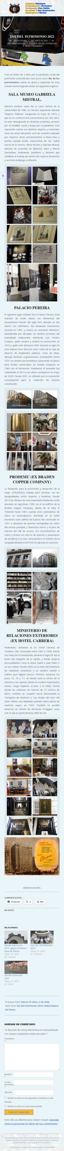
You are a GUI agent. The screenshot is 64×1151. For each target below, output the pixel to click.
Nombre (8, 1075)
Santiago (21, 43)
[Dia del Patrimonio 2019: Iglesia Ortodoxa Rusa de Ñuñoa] (16, 937)
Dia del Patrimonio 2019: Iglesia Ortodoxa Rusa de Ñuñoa (15, 948)
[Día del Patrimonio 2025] (16, 967)
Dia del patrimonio (47, 43)
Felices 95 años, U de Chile (35, 1001)
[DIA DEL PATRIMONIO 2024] (42, 937)
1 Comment (36, 46)
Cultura (11, 43)
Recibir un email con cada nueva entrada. (25, 1106)
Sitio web (8, 1092)
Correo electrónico (8, 1084)
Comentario (8, 1039)
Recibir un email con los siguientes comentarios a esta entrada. (28, 1100)
